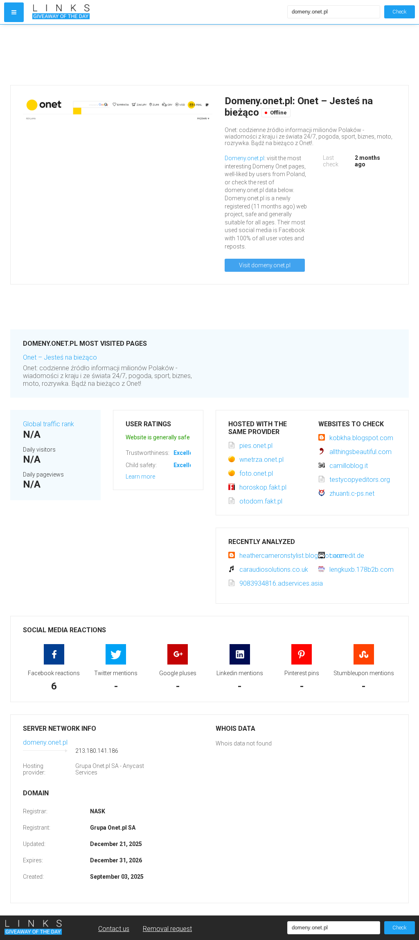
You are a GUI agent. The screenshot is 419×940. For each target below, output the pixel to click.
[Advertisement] (209, 54)
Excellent (185, 453)
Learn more (140, 476)
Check (399, 12)
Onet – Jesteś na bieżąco (60, 357)
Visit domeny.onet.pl (265, 265)
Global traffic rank (48, 424)
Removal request (167, 929)
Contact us (113, 929)
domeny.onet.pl (45, 742)
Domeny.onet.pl (244, 158)
